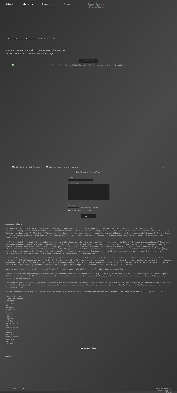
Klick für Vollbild (35, 167)
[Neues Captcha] (84, 211)
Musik (15, 39)
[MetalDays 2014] (115, 358)
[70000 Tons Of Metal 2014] (26, 358)
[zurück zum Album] (88, 348)
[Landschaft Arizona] (121, 363)
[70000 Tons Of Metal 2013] (47, 360)
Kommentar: (73, 183)
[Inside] (137, 361)
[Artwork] (36, 360)
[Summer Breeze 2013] (66, 365)
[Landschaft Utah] (104, 358)
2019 (40, 39)
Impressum (18, 389)
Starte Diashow (70, 167)
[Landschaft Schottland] (149, 363)
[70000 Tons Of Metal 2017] (14, 360)
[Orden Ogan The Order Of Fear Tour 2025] (18, 361)
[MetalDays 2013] (23, 363)
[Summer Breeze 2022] (161, 358)
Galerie (8, 39)
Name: (70, 177)
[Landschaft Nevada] (12, 363)
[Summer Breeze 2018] (47, 363)
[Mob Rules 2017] (94, 358)
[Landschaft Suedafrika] (97, 360)
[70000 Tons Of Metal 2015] (126, 361)
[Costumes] (124, 360)
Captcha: (71, 205)
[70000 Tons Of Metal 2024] (129, 358)
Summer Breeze (31, 39)
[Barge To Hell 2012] (12, 358)
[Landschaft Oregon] (42, 365)
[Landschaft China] (145, 361)
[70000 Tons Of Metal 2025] (136, 360)
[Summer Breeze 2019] (81, 358)
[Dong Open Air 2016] (111, 361)
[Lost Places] (70, 358)
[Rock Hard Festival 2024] (42, 358)
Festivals (22, 39)
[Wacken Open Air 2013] (74, 363)
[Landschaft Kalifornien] (29, 365)
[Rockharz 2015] (149, 360)
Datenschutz (26, 389)
